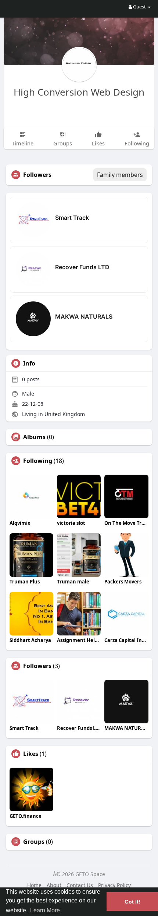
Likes (30, 754)
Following (37, 461)
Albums (34, 437)
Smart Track (72, 217)
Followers (37, 666)
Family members (120, 175)
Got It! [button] (132, 902)
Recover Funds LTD (82, 267)
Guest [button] (139, 6)
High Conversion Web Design (79, 92)
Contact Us (80, 885)
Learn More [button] (45, 910)
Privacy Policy (114, 885)
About (54, 885)
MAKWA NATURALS (83, 316)
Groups (33, 842)
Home (34, 885)
